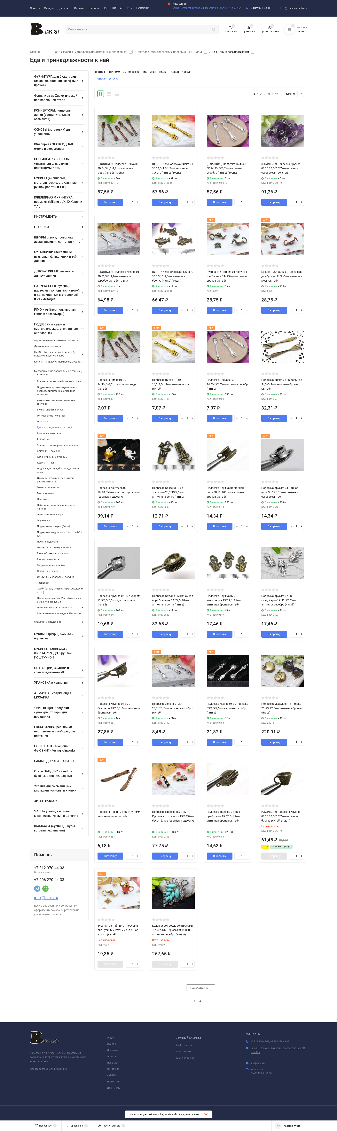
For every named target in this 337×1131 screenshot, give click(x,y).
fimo (144, 71)
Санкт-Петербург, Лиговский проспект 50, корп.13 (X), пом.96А (206, 8)
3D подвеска (131, 71)
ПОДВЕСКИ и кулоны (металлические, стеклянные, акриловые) (86, 52)
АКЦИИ (111, 1075)
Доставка (112, 1050)
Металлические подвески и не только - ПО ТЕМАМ (170, 52)
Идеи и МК (113, 1087)
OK (206, 1114)
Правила (112, 1062)
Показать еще (104, 79)
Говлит (163, 71)
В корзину (110, 202)
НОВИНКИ (113, 1069)
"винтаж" (100, 71)
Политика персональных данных (48, 1069)
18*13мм (114, 71)
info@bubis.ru (46, 897)
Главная (35, 52)
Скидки (111, 1043)
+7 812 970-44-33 (260, 8)
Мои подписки (185, 1058)
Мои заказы (183, 1051)
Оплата (111, 1056)
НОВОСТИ (113, 1081)
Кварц (175, 71)
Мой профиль (184, 1045)
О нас (110, 1037)
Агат (153, 71)
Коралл (186, 71)
